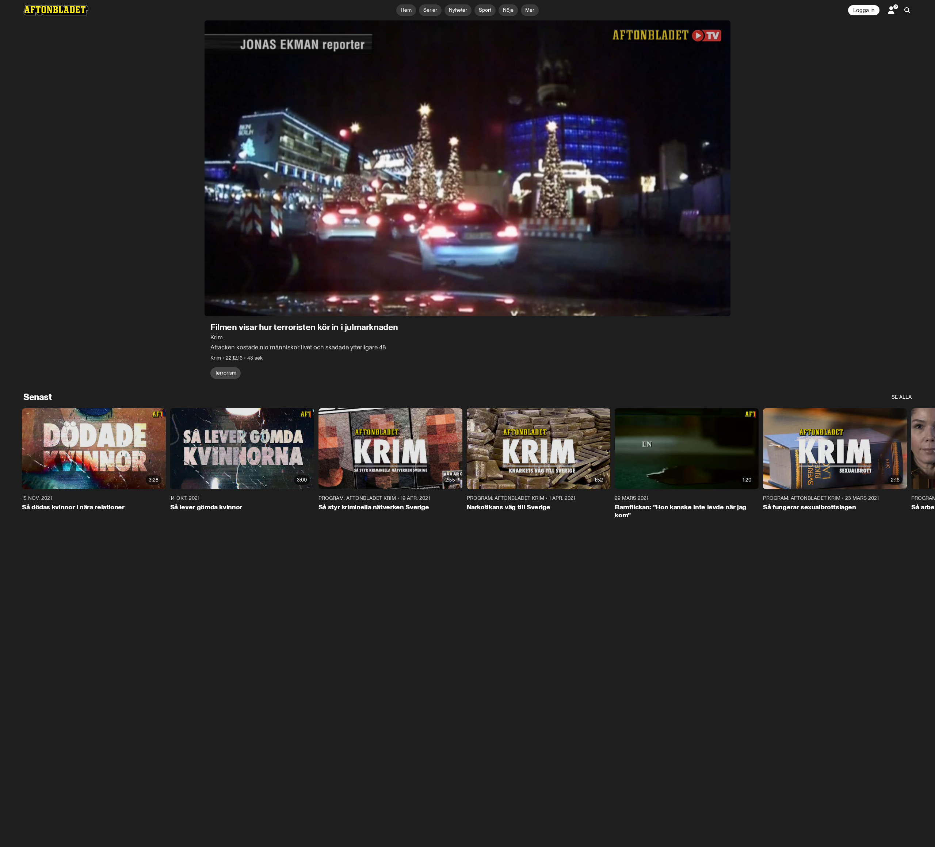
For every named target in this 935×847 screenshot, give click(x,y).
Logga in (863, 10)
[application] (467, 168)
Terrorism (225, 373)
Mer (529, 10)
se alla (902, 397)
